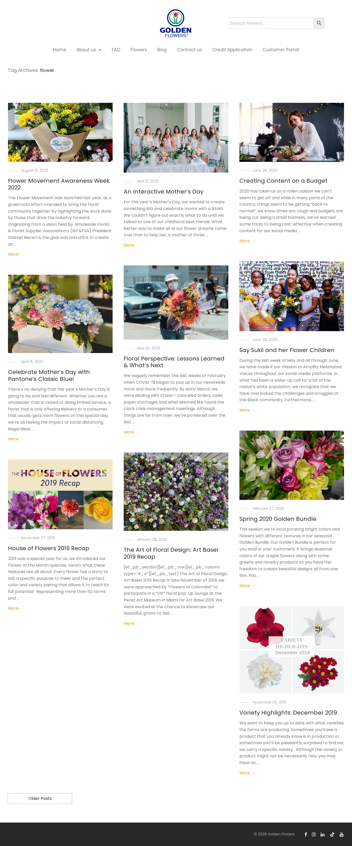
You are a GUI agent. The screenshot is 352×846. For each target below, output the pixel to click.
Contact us (189, 50)
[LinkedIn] (323, 834)
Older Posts (40, 798)
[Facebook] (305, 834)
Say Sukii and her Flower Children (286, 350)
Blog (162, 50)
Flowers (139, 50)
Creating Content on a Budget (283, 181)
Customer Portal (281, 50)
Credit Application (232, 50)
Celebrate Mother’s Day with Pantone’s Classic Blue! (49, 375)
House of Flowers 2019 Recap (48, 548)
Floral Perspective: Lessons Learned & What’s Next (174, 362)
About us (86, 50)
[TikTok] (332, 834)
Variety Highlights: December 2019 (288, 713)
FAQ (116, 50)
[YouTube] (342, 834)
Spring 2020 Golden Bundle (277, 519)
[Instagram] (314, 834)
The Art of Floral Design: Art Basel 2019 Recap (171, 553)
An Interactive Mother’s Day (163, 192)
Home (59, 50)
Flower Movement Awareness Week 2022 (59, 184)
